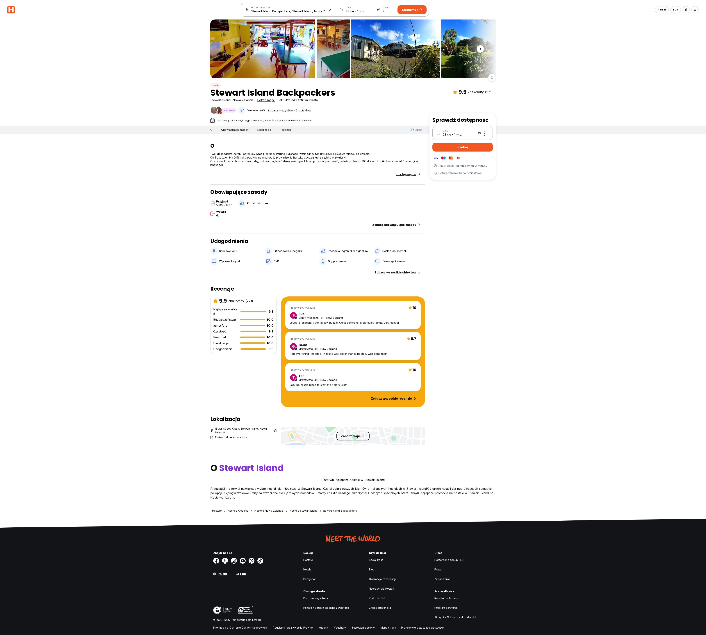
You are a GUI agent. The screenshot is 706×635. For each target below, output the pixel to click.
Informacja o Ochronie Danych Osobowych (240, 627)
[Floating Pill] (480, 49)
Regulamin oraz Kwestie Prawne (293, 627)
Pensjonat (309, 579)
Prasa (437, 569)
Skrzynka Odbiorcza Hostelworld (455, 617)
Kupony (323, 627)
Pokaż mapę (266, 100)
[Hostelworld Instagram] (234, 561)
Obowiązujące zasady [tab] (235, 129)
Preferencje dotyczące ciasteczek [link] (422, 627)
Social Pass (376, 559)
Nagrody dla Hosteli (381, 588)
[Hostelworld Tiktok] (260, 561)
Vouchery (340, 627)
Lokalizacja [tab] (264, 129)
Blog (372, 569)
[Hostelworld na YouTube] (243, 561)
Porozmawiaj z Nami (315, 598)
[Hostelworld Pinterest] (251, 561)
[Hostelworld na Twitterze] (225, 561)
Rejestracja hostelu (446, 598)
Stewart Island (220, 100)
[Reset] (330, 9)
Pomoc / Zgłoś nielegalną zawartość (326, 607)
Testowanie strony (363, 627)
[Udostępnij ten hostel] (492, 77)
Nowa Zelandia (243, 100)
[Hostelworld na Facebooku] (216, 561)
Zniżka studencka (380, 607)
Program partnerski (446, 607)
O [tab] (211, 129)
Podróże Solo (377, 598)
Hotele (307, 569)
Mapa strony (388, 627)
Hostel (215, 85)
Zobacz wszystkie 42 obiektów (289, 110)
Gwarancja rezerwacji (382, 579)
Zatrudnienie (442, 579)
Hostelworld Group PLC (448, 559)
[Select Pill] (686, 9)
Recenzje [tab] (286, 129)
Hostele (308, 559)
